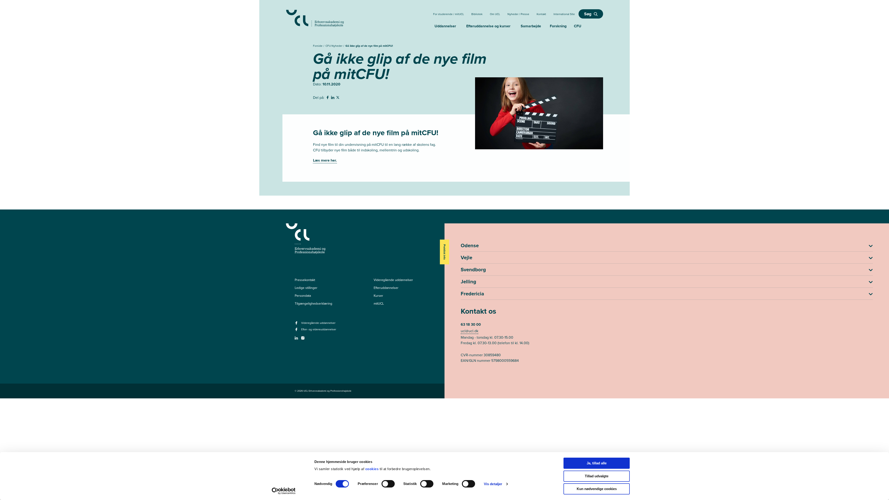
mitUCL (379, 303)
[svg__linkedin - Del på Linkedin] (333, 98)
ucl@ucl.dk (469, 331)
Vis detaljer (493, 484)
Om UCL (495, 14)
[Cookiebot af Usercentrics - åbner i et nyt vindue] (283, 491)
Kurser (378, 295)
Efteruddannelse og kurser (488, 26)
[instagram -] (303, 339)
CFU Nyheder (334, 46)
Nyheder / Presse (518, 14)
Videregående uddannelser (393, 280)
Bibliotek (476, 14)
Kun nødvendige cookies (597, 489)
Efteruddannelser (386, 287)
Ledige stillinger (306, 287)
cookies (372, 469)
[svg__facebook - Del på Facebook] (328, 98)
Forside (318, 46)
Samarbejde (531, 26)
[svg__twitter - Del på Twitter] (338, 98)
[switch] (388, 484)
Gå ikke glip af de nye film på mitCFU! (369, 46)
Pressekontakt (305, 280)
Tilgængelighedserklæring (313, 303)
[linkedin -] (297, 339)
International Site (564, 14)
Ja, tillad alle (597, 463)
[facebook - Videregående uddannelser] (297, 324)
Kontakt (541, 14)
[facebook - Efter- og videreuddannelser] (297, 331)
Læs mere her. (325, 160)
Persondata (303, 295)
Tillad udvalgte (596, 476)
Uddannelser (445, 26)
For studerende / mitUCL (448, 14)
